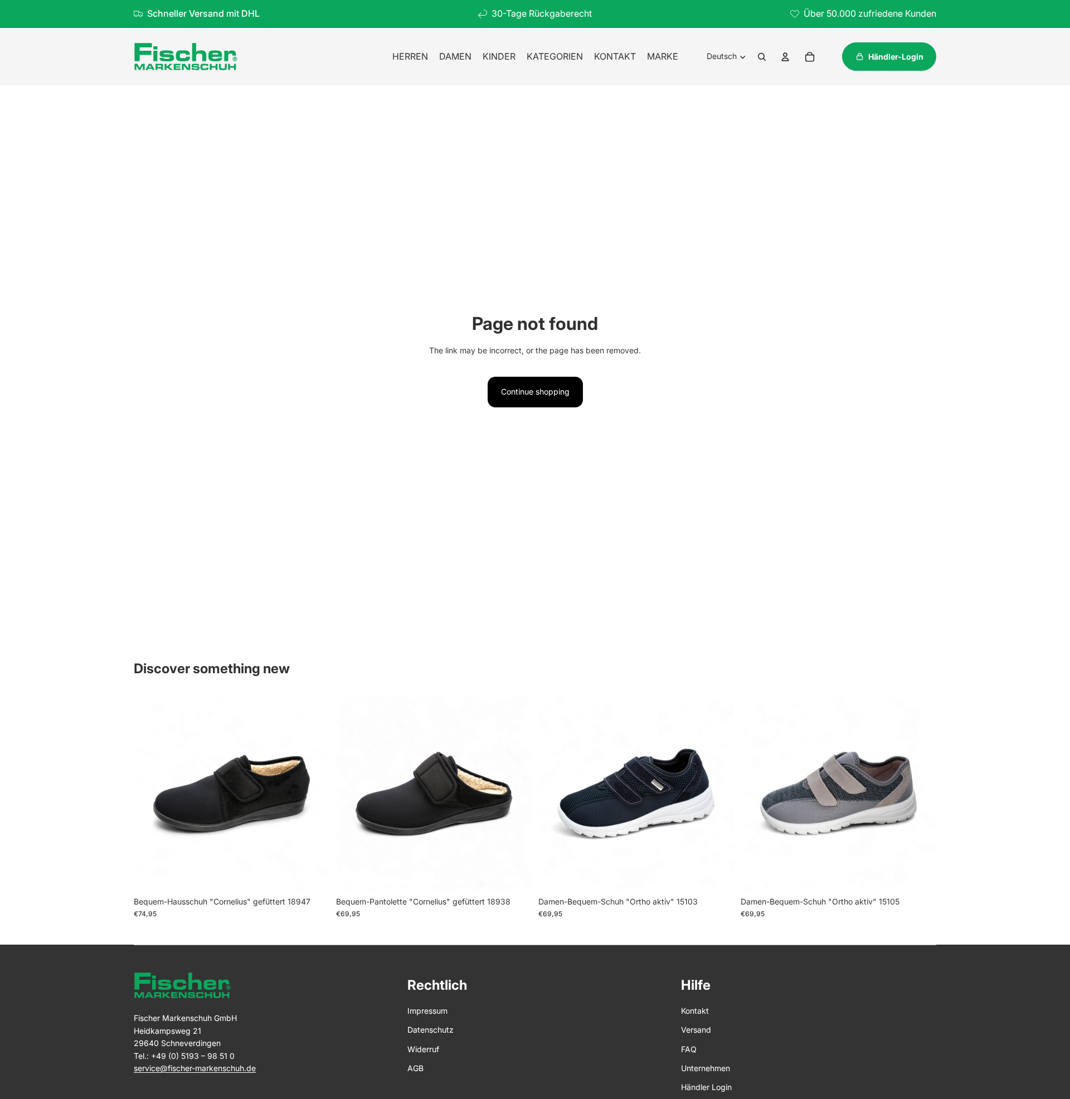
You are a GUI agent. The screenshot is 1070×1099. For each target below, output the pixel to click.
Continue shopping (535, 391)
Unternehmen (705, 1068)
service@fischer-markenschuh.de (195, 1068)
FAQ (689, 1049)
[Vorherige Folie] (150, 793)
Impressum (427, 1010)
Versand (696, 1029)
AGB (415, 1068)
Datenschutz (430, 1029)
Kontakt (695, 1010)
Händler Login (706, 1087)
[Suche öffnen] (762, 57)
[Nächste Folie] (312, 793)
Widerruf (423, 1049)
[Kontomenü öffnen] (785, 57)
